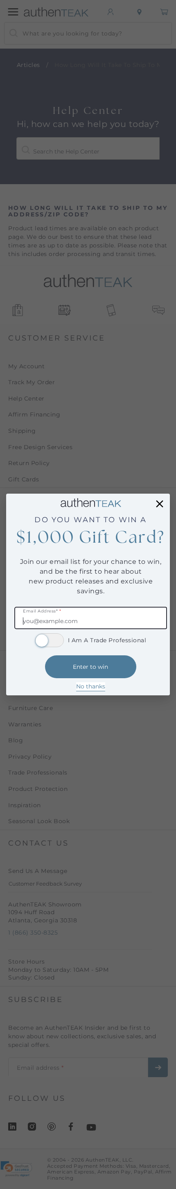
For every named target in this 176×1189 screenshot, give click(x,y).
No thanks (90, 686)
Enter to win (90, 666)
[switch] (49, 640)
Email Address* (42, 611)
